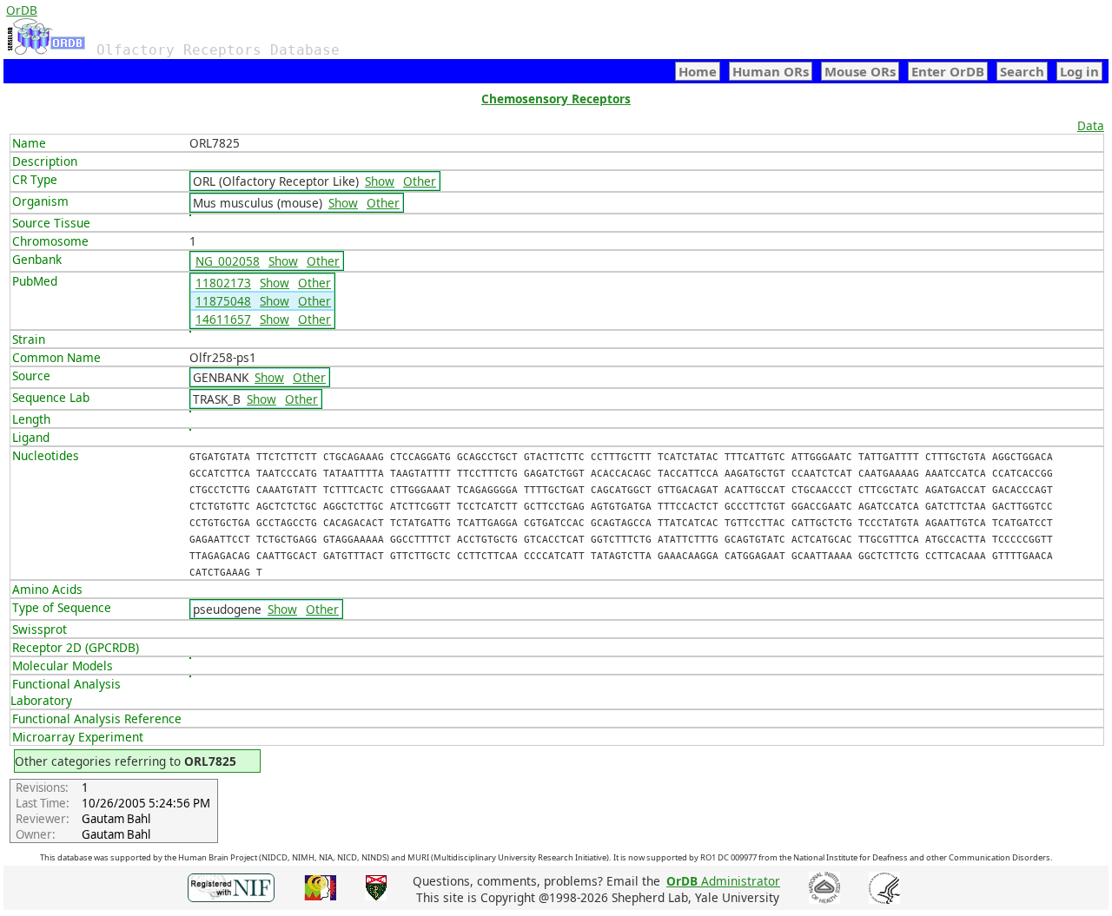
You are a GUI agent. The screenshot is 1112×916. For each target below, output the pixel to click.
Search (1022, 71)
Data (1090, 125)
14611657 (223, 319)
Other (419, 181)
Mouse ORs (860, 71)
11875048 (223, 301)
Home (697, 71)
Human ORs (770, 71)
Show (379, 181)
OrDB (21, 10)
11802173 (223, 282)
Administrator (723, 881)
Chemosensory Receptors (556, 98)
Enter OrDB (947, 71)
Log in (1079, 71)
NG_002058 (227, 261)
